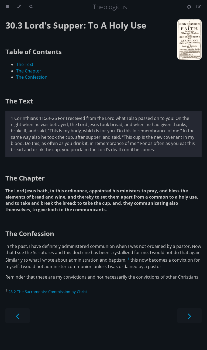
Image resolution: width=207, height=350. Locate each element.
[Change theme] (19, 6)
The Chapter (28, 71)
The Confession (31, 77)
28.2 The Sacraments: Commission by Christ (48, 291)
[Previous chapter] (17, 315)
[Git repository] (189, 7)
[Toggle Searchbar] (31, 6)
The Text (24, 64)
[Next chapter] (189, 315)
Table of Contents (33, 51)
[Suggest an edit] (198, 7)
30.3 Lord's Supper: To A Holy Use (75, 25)
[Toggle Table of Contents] (7, 6)
